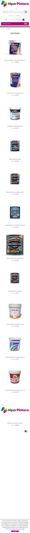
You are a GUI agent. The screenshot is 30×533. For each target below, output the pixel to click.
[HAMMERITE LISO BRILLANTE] (15, 179)
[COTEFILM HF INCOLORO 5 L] (15, 80)
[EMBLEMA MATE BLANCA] (15, 113)
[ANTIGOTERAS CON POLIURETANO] (15, 47)
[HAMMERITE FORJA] (15, 146)
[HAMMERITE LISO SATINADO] (15, 245)
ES (16, 9)
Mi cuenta (11, 19)
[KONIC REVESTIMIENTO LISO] (15, 311)
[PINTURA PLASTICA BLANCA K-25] (15, 377)
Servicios (11, 15)
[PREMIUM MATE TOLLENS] (15, 410)
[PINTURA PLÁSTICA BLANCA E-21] (15, 344)
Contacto (17, 15)
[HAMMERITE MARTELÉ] (15, 278)
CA (14, 9)
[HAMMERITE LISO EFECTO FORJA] (15, 212)
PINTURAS (3, 28)
